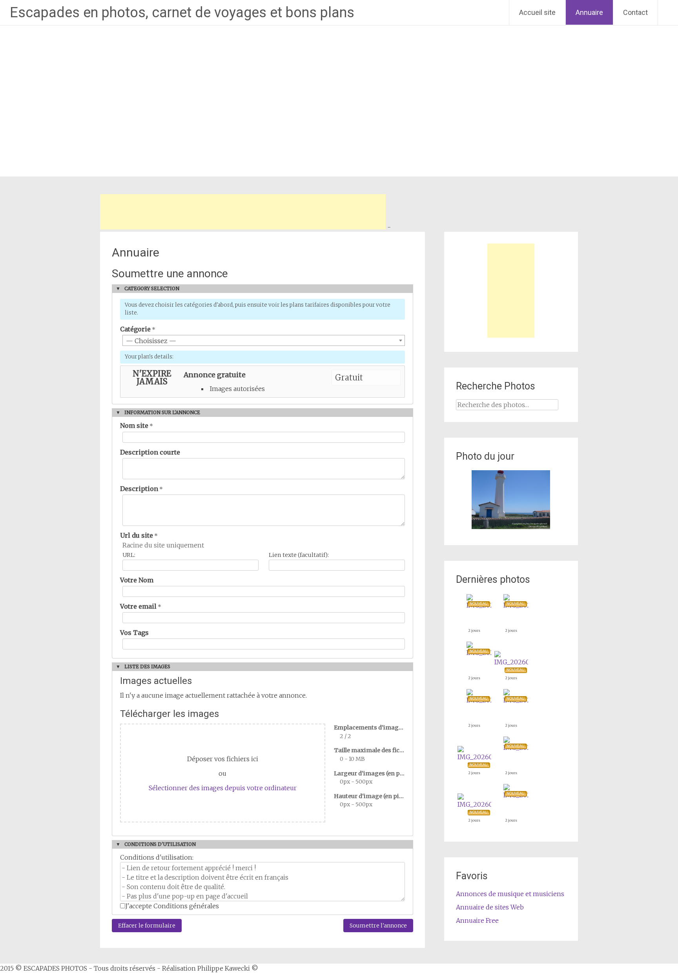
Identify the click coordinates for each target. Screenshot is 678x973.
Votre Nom (136, 580)
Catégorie (135, 329)
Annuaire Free (477, 920)
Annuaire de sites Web (490, 907)
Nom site (134, 425)
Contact (635, 12)
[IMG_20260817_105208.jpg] (511, 662)
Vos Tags (134, 633)
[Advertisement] (243, 211)
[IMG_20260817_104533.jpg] (474, 757)
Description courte (150, 452)
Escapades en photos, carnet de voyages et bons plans (182, 12)
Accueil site (537, 12)
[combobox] (263, 340)
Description (139, 489)
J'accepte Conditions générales (172, 906)
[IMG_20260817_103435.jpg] (474, 804)
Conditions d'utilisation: (156, 857)
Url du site (136, 535)
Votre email (138, 606)
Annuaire (589, 12)
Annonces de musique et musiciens (510, 894)
